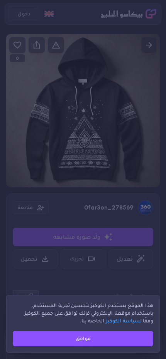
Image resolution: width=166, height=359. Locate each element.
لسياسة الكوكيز (124, 320)
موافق (83, 338)
